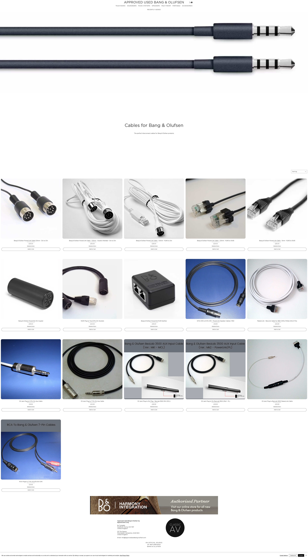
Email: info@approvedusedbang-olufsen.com (131, 537)
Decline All (293, 555)
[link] (191, 2)
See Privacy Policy (124, 555)
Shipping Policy (31, 326)
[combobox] (299, 171)
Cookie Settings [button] (284, 555)
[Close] (306, 555)
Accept (301, 555)
